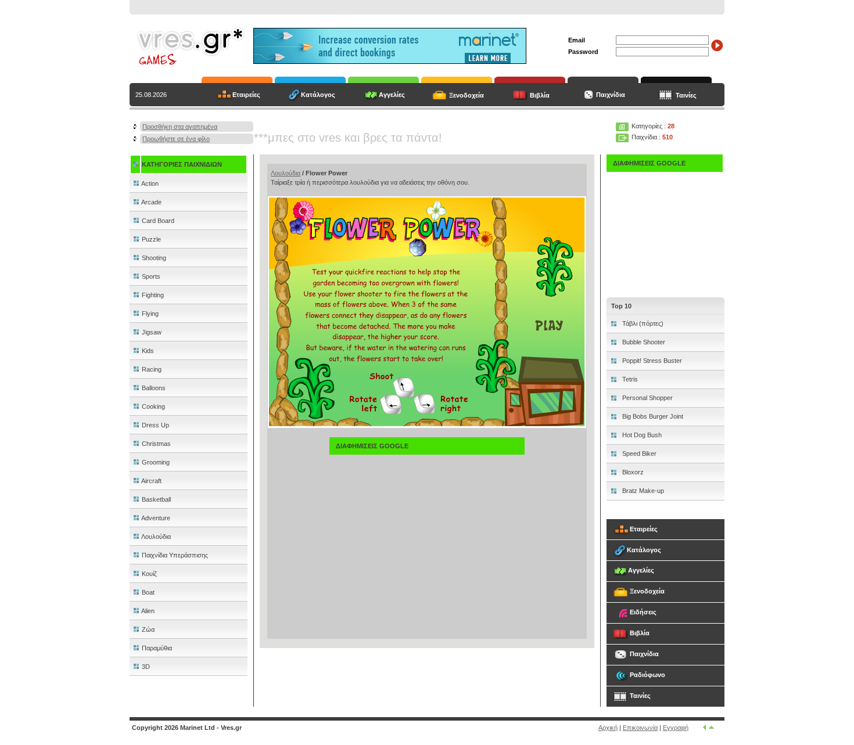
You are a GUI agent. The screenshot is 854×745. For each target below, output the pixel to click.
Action (149, 183)
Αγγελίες (392, 94)
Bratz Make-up (642, 490)
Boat (147, 592)
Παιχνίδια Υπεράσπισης (174, 555)
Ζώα (147, 629)
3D (145, 666)
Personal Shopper (646, 397)
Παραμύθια (156, 648)
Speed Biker (638, 453)
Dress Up (154, 425)
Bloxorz (632, 472)
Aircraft (151, 480)
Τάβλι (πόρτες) (641, 323)
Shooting (153, 257)
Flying (149, 313)
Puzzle (150, 239)
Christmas (155, 443)
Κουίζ (148, 573)
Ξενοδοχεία (466, 95)
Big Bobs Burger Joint (651, 416)
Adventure (155, 517)
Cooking (152, 406)
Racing (151, 369)
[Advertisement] (427, 536)
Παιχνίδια (609, 94)
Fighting (152, 294)
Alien (147, 610)
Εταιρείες (246, 94)
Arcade (151, 202)
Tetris (629, 379)
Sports (150, 276)
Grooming (155, 462)
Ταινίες (686, 95)
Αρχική (608, 727)
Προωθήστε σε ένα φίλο (176, 138)
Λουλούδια (155, 536)
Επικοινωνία (640, 727)
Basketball (155, 499)
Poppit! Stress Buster (651, 360)
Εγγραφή (675, 727)
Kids (147, 350)
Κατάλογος (318, 94)
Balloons (153, 387)
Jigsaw (151, 332)
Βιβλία (540, 95)
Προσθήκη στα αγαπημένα (179, 126)
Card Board (157, 220)
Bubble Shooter (642, 342)
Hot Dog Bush (641, 434)
